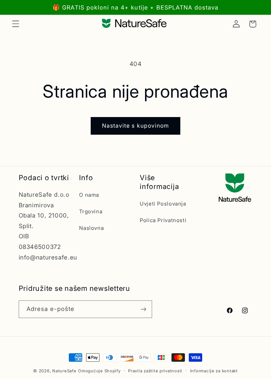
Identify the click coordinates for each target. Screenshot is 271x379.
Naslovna (91, 228)
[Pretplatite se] (143, 309)
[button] (15, 24)
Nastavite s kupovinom (135, 125)
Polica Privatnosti (163, 220)
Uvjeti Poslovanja (163, 204)
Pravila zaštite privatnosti (155, 370)
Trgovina (90, 211)
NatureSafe (64, 370)
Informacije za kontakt (214, 370)
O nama (89, 195)
